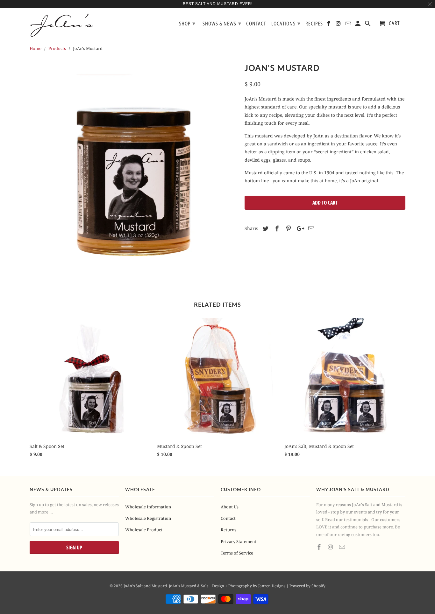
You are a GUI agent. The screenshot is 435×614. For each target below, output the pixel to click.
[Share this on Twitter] (265, 228)
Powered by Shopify (307, 586)
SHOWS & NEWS (222, 23)
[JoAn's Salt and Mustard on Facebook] (319, 547)
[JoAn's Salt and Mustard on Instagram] (331, 547)
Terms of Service (237, 553)
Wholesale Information (148, 507)
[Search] (368, 24)
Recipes (314, 23)
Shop (187, 23)
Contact (228, 518)
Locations (286, 23)
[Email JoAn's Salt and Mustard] (342, 547)
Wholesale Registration (148, 518)
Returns (228, 530)
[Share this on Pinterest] (287, 228)
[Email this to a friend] (310, 228)
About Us (230, 507)
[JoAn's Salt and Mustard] (66, 25)
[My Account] (358, 24)
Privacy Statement (238, 541)
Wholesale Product (143, 530)
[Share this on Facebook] (276, 228)
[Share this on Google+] (299, 228)
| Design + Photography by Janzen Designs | (249, 586)
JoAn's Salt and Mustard (145, 586)
